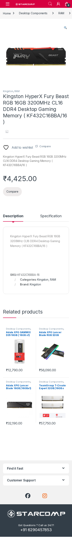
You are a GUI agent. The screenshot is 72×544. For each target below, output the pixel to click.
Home (7, 13)
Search (50, 4)
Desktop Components (33, 13)
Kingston (8, 91)
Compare (45, 146)
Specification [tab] (50, 216)
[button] (65, 27)
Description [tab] (13, 216)
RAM (61, 13)
